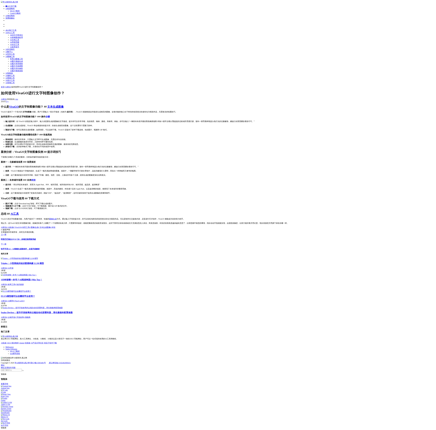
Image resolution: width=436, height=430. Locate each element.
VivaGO (14, 106)
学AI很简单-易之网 (22, 363)
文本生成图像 (55, 106)
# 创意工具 (25, 227)
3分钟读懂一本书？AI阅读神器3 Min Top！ (21, 279)
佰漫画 (27, 343)
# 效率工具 (10, 284)
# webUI (21, 301)
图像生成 (53, 219)
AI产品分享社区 (37, 343)
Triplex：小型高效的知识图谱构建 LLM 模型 (22, 263)
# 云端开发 (10, 317)
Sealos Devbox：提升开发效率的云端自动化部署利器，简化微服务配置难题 (37, 312)
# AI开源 (9, 268)
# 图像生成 (34, 227)
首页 (3, 87)
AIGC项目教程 (13, 343)
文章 (6, 368)
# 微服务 (27, 317)
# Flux (15, 301)
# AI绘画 (9, 227)
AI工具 (14, 213)
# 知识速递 (19, 284)
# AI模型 (9, 301)
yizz (16, 99)
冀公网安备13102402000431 (60, 363)
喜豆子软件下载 (50, 343)
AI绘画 (3, 343)
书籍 (13, 368)
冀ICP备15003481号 (38, 363)
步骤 (48, 116)
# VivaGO (17, 227)
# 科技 (52, 227)
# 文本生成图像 (44, 227)
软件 (10, 368)
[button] (3, 365)
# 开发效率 (19, 317)
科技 (33, 180)
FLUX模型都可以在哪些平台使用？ (18, 296)
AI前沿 (8, 87)
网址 (3, 368)
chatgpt (21, 343)
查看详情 (4, 384)
